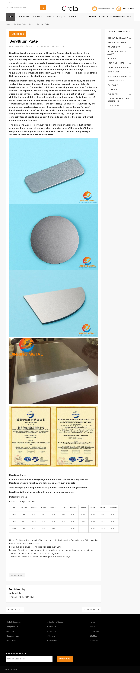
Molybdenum (114, 47)
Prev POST (15, 609)
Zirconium (113, 106)
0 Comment (59, 46)
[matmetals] (70, 8)
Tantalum (112, 85)
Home (8, 24)
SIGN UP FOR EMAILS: (16, 654)
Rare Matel (113, 72)
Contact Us (94, 631)
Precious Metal (115, 63)
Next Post (90, 609)
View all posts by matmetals (21, 597)
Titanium (112, 90)
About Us (93, 627)
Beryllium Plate (20, 24)
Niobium (111, 58)
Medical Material (116, 43)
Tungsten (113, 94)
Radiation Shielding (118, 67)
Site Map (93, 636)
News (31, 24)
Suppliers (94, 641)
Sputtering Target (118, 76)
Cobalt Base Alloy (117, 38)
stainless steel (116, 81)
